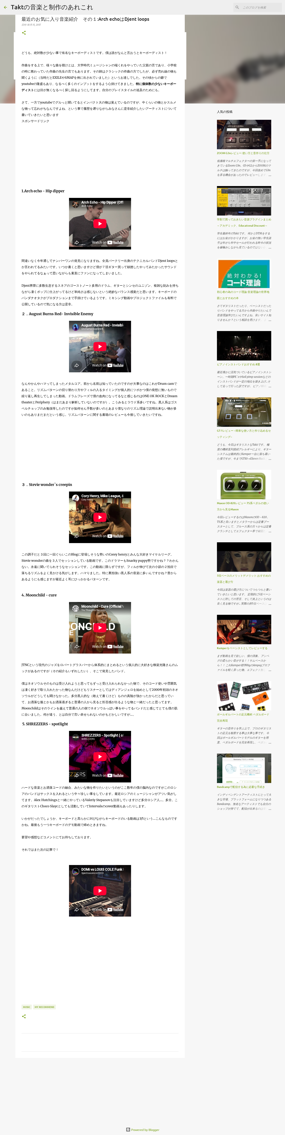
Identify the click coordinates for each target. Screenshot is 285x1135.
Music (26, 1007)
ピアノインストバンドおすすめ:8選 (238, 364)
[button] (24, 33)
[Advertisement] (100, 157)
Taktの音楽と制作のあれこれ (52, 7)
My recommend (44, 1007)
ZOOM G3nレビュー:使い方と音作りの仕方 (243, 153)
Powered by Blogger (144, 1130)
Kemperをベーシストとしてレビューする (242, 648)
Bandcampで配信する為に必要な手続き (241, 787)
